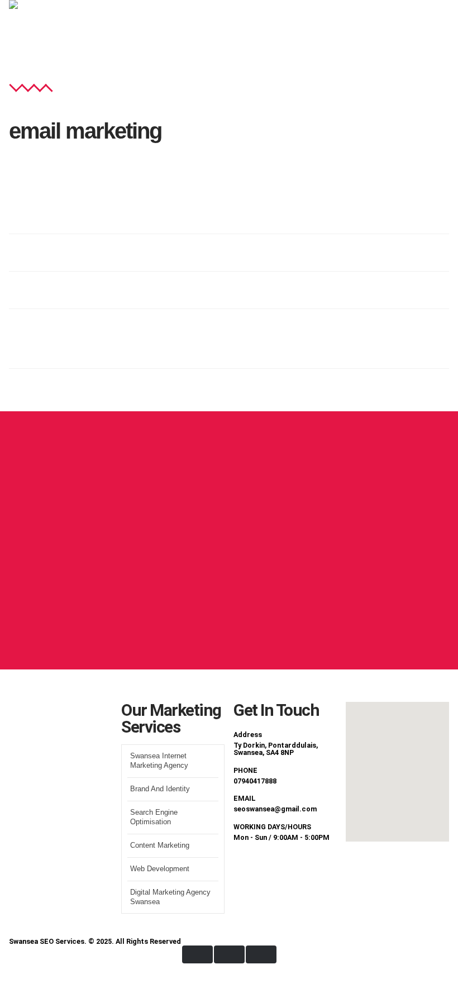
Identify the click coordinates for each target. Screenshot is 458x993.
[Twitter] (278, 868)
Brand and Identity (160, 789)
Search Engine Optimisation (154, 817)
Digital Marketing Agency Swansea (170, 897)
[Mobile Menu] (442, 40)
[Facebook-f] (247, 868)
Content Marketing (159, 845)
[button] (414, 34)
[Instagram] (308, 868)
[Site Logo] (45, 40)
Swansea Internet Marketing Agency (159, 760)
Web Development (159, 869)
